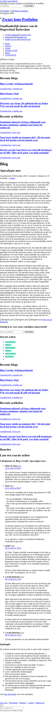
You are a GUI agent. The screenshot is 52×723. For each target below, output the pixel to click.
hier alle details (10, 694)
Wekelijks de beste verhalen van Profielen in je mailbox (22, 3)
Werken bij (40, 703)
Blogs (7, 53)
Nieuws (8, 46)
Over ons (3, 703)
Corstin (12, 178)
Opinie (7, 48)
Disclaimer (13, 703)
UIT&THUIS (10, 55)
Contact (31, 703)
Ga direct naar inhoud (8, 1)
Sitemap (22, 703)
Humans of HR (11, 50)
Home (7, 44)
